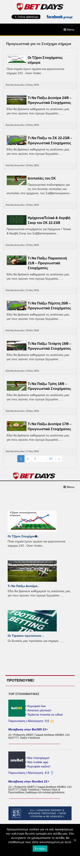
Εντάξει (40, 848)
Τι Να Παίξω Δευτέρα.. (23, 586)
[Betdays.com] (39, 6)
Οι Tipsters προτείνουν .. (26, 635)
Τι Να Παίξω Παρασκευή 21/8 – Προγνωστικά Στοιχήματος (47, 263)
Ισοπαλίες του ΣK (42, 178)
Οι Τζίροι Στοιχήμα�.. (23, 536)
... (43, 545)
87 (51, 458)
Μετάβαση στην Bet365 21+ (28, 729)
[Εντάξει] (75, 840)
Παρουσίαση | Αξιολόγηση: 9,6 (29, 721)
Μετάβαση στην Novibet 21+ (28, 781)
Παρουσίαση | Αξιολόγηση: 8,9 (29, 772)
